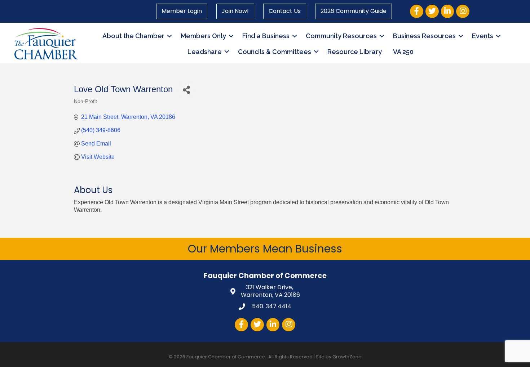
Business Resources (424, 36)
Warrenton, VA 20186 (270, 291)
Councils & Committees (274, 51)
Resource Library (354, 51)
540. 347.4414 (271, 306)
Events (482, 36)
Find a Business (266, 36)
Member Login (182, 11)
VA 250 (403, 51)
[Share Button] (186, 89)
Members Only (203, 36)
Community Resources (341, 36)
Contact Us (285, 11)
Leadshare (204, 51)
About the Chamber (133, 36)
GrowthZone (347, 356)
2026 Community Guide (354, 11)
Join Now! (235, 11)
